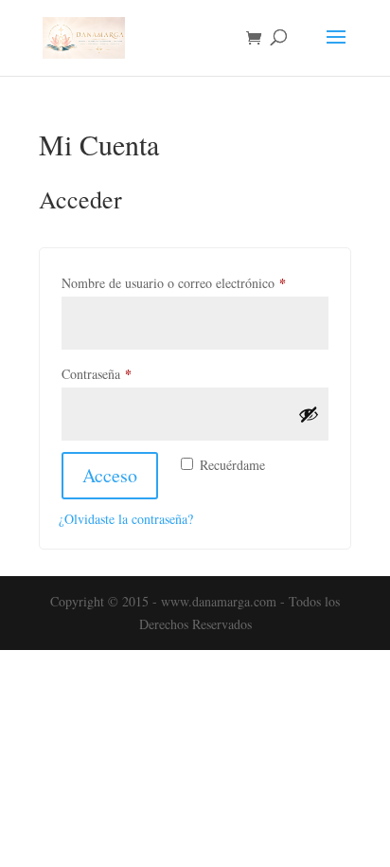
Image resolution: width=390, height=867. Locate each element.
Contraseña (127, 374)
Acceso (109, 475)
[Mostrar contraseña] (308, 414)
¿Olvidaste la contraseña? (126, 519)
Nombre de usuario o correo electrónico (195, 283)
